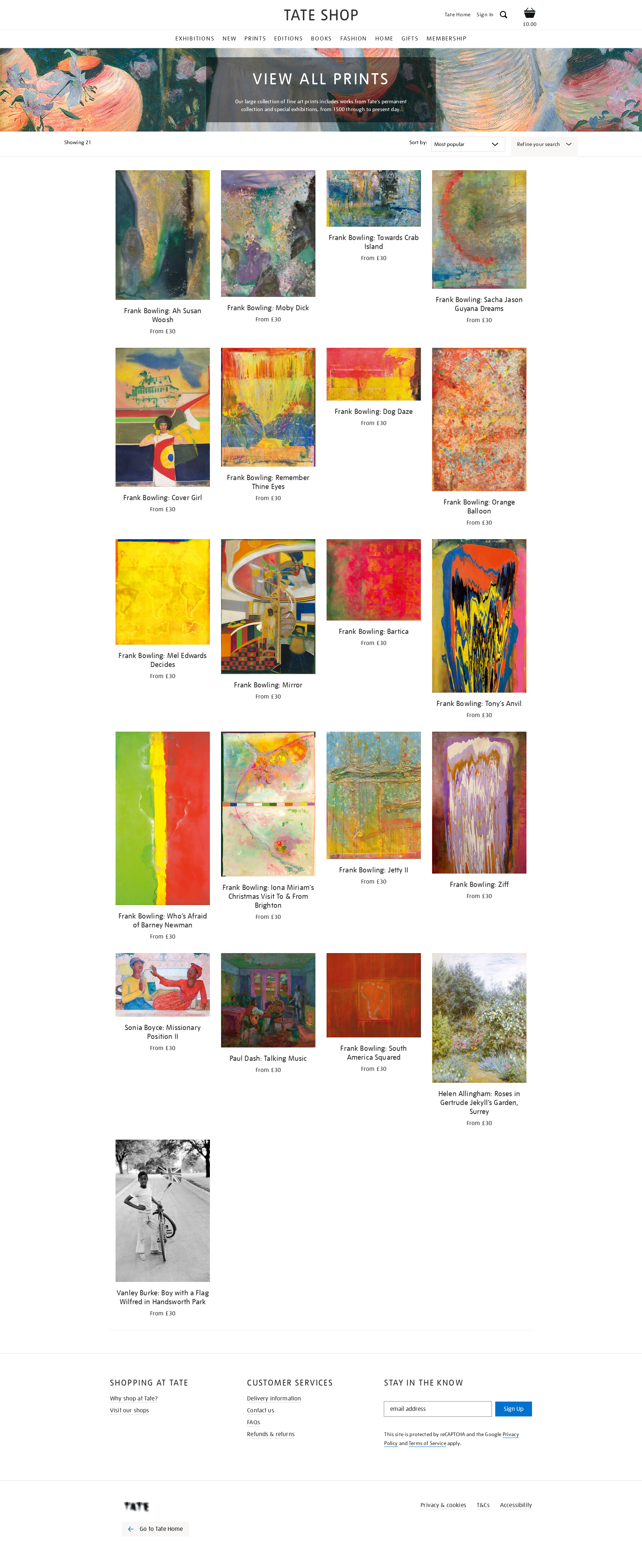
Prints (255, 38)
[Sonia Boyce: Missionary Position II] (163, 986)
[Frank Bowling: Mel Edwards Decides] (163, 593)
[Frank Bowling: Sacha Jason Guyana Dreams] (479, 230)
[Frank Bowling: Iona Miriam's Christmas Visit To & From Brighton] (268, 805)
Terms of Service (427, 1443)
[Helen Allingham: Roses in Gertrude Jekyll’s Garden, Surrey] (479, 1019)
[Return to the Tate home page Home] (321, 16)
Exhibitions (194, 38)
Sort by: (418, 142)
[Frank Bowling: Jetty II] (374, 797)
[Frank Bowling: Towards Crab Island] (374, 199)
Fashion (353, 38)
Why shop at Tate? (134, 1398)
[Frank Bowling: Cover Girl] (163, 418)
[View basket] (530, 14)
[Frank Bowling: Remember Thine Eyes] (268, 408)
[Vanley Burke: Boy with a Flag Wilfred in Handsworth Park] (163, 1212)
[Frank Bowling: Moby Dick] (268, 234)
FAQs (253, 1422)
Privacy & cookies (443, 1505)
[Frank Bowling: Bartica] (374, 581)
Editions (288, 38)
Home (384, 38)
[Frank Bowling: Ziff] (479, 804)
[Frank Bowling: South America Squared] (374, 996)
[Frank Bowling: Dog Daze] (374, 375)
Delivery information (274, 1398)
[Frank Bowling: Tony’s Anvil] (479, 617)
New (229, 38)
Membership (447, 38)
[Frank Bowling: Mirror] (268, 608)
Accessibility (516, 1505)
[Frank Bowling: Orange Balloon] (479, 421)
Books (321, 38)
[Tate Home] (168, 1507)
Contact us (260, 1410)
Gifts (410, 38)
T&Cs (483, 1505)
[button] (503, 15)
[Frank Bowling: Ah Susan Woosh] (163, 236)
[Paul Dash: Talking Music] (268, 1001)
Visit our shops (129, 1410)
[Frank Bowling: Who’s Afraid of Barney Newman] (163, 820)
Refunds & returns (271, 1434)
